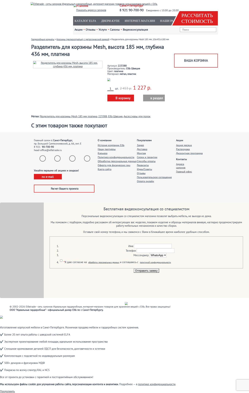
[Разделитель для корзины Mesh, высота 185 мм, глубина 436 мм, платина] (67, 64)
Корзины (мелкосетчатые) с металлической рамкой (83, 39)
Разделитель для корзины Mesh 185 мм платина (68, 116)
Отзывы (141, 173)
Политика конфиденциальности (116, 157)
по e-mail (48, 176)
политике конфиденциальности (156, 384)
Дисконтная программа (189, 153)
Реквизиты (143, 165)
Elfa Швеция (115, 116)
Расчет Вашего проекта (64, 188)
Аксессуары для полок (137, 116)
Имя (130, 246)
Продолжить (7, 391)
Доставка (142, 149)
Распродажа (183, 149)
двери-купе (110, 20)
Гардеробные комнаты (42, 39)
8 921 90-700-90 (132, 10)
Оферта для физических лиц (114, 165)
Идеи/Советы (144, 169)
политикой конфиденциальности (155, 262)
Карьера (102, 153)
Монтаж (141, 153)
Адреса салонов (180, 165)
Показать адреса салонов (91, 10)
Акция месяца (184, 145)
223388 (102, 116)
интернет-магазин (140, 20)
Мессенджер (141, 255)
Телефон (131, 250)
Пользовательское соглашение (154, 177)
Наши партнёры (107, 149)
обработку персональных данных (103, 262)
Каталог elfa (85, 20)
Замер (140, 145)
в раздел (154, 98)
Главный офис (184, 171)
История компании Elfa (111, 145)
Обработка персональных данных (117, 161)
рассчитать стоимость (197, 18)
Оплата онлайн (145, 181)
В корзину (123, 98)
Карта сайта (104, 169)
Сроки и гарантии (147, 157)
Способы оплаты (146, 161)
